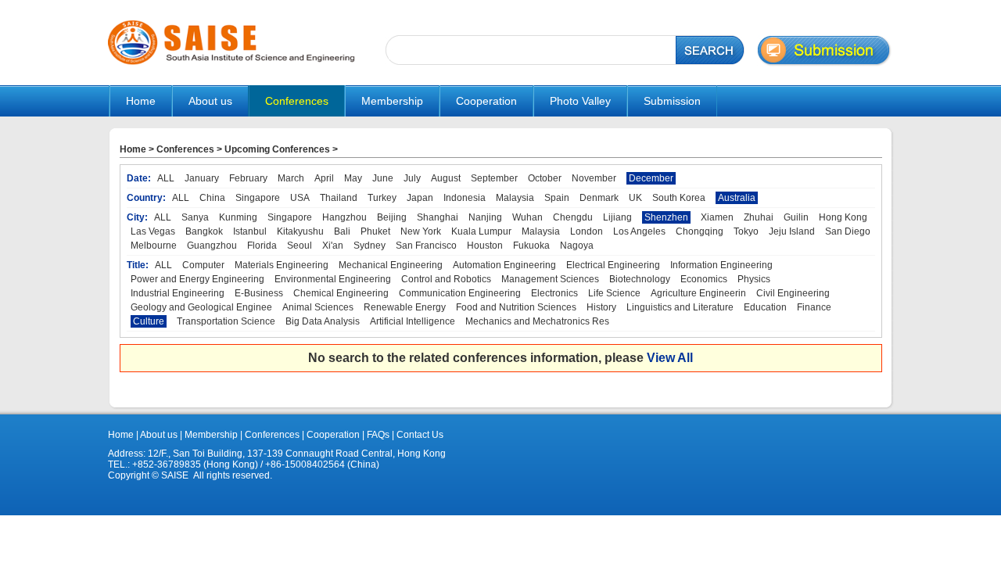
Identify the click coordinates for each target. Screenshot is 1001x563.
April (324, 178)
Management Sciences (550, 279)
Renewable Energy (405, 307)
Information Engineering (721, 265)
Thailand (338, 197)
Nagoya (577, 245)
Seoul (299, 245)
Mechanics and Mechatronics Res (537, 321)
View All (670, 357)
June (382, 178)
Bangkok (204, 231)
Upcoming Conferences (277, 149)
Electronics (554, 293)
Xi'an (332, 245)
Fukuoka (531, 245)
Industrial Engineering (177, 293)
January (202, 178)
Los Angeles (639, 231)
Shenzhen (666, 217)
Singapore (257, 197)
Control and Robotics (446, 279)
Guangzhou (212, 245)
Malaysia (515, 197)
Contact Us (418, 434)
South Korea (678, 197)
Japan (420, 197)
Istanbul (250, 231)
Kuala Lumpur (481, 231)
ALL (165, 178)
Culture (148, 321)
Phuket (375, 231)
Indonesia (464, 197)
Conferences (185, 149)
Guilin (796, 217)
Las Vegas (153, 231)
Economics (703, 279)
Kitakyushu (300, 231)
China (212, 197)
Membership (211, 434)
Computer (203, 265)
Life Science (614, 293)
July (412, 178)
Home (141, 101)
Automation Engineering (504, 265)
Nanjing (485, 217)
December (651, 178)
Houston (485, 245)
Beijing (392, 217)
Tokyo (746, 231)
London (586, 231)
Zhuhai (758, 217)
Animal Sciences (317, 307)
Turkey (382, 197)
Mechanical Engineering (391, 265)
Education (765, 307)
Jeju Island (792, 231)
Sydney (369, 245)
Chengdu (573, 217)
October (544, 178)
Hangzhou (344, 217)
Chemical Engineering (341, 293)
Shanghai (437, 217)
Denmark (599, 197)
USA (300, 197)
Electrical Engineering (613, 265)
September (494, 178)
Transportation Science (226, 321)
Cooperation (332, 434)
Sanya (195, 217)
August (446, 178)
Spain (556, 197)
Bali (342, 231)
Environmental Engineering (332, 279)
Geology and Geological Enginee (201, 307)
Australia (736, 197)
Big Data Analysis (322, 321)
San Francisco (426, 245)
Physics (753, 279)
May (353, 178)
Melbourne (154, 245)
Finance (814, 307)
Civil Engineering (793, 293)
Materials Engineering (281, 265)
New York (420, 231)
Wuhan (527, 217)
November (594, 178)
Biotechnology (639, 279)
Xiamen (717, 217)
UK (635, 197)
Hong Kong (843, 217)
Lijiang (617, 217)
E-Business (259, 293)
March (291, 178)
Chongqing (699, 231)
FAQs (378, 434)
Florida (262, 245)
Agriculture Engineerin (698, 293)
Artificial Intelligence (412, 321)
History (601, 307)
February (248, 178)
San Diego (847, 231)
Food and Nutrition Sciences (516, 307)
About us (159, 434)
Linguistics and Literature (680, 307)
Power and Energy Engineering (197, 279)
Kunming (238, 217)
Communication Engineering (460, 293)
